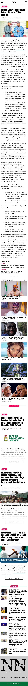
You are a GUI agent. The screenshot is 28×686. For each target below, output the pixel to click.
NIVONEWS (3, 678)
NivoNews (6, 19)
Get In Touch (9, 678)
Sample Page (24, 678)
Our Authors (17, 678)
